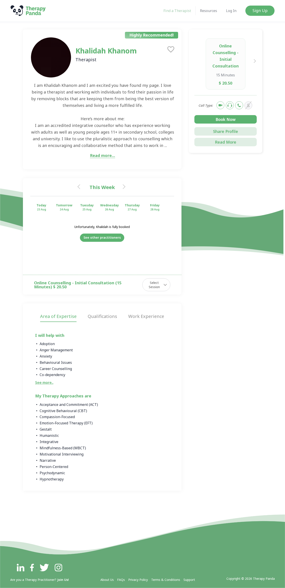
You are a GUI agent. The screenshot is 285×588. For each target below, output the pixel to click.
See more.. (44, 382)
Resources (208, 10)
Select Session (154, 285)
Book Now (226, 119)
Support (189, 580)
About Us (107, 580)
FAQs (121, 580)
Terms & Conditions (165, 580)
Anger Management (56, 350)
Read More (225, 142)
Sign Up (260, 10)
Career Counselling (56, 368)
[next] (123, 187)
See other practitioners (102, 237)
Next (254, 60)
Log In (231, 10)
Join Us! (63, 580)
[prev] (80, 187)
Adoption (47, 343)
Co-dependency (52, 374)
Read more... (102, 155)
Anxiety (46, 356)
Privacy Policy (138, 580)
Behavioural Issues (56, 362)
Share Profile (225, 131)
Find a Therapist (177, 10)
